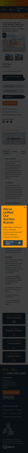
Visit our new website (9, 243)
